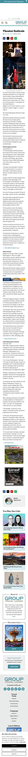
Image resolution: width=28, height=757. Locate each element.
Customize (14, 749)
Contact (14, 721)
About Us (14, 713)
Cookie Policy (22, 742)
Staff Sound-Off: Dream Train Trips (13, 567)
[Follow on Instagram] (12, 689)
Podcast (14, 698)
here (14, 616)
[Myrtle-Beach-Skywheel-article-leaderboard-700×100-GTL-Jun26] (14, 280)
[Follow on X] (5, 689)
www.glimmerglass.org (11, 248)
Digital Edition (14, 716)
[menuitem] (2, 23)
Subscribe (14, 718)
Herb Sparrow (8, 34)
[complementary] (14, 744)
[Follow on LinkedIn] (23, 689)
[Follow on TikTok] (15, 689)
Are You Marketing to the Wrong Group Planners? (13, 548)
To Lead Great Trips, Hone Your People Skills (13, 587)
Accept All (14, 745)
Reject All (14, 753)
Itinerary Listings (14, 701)
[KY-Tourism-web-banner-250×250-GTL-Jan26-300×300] (14, 487)
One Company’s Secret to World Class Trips (13, 528)
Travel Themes (14, 706)
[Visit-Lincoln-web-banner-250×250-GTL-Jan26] (14, 465)
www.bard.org (8, 442)
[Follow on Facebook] (8, 689)
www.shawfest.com (10, 338)
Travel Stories (14, 703)
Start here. (20, 1)
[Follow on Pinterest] (19, 689)
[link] (4, 38)
